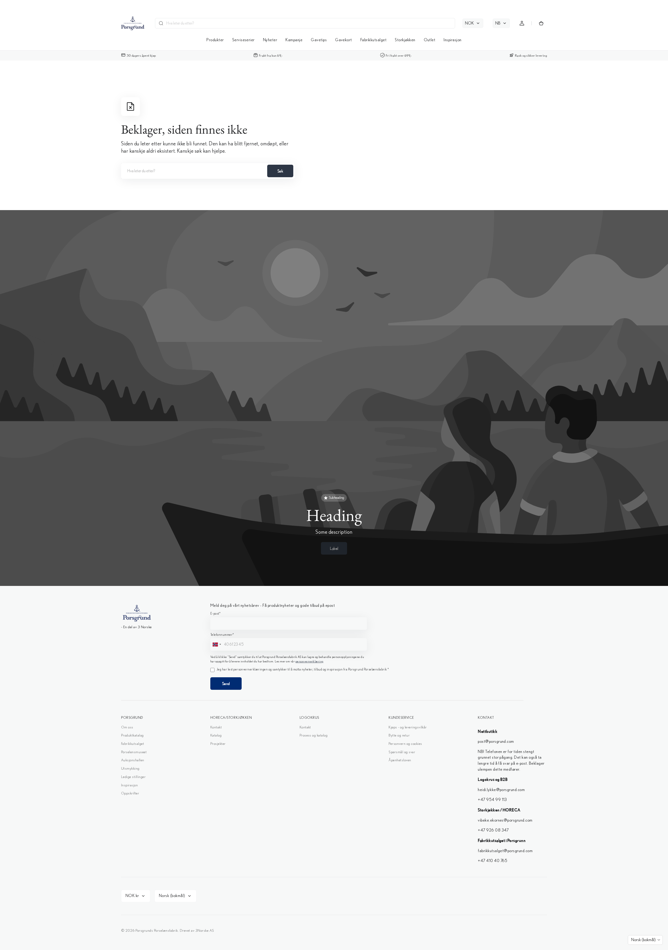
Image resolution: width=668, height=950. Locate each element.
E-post (296, 454)
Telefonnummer (302, 475)
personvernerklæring (334, 511)
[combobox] (296, 486)
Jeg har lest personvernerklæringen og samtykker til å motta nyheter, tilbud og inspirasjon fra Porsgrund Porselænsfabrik (338, 524)
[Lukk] (379, 399)
